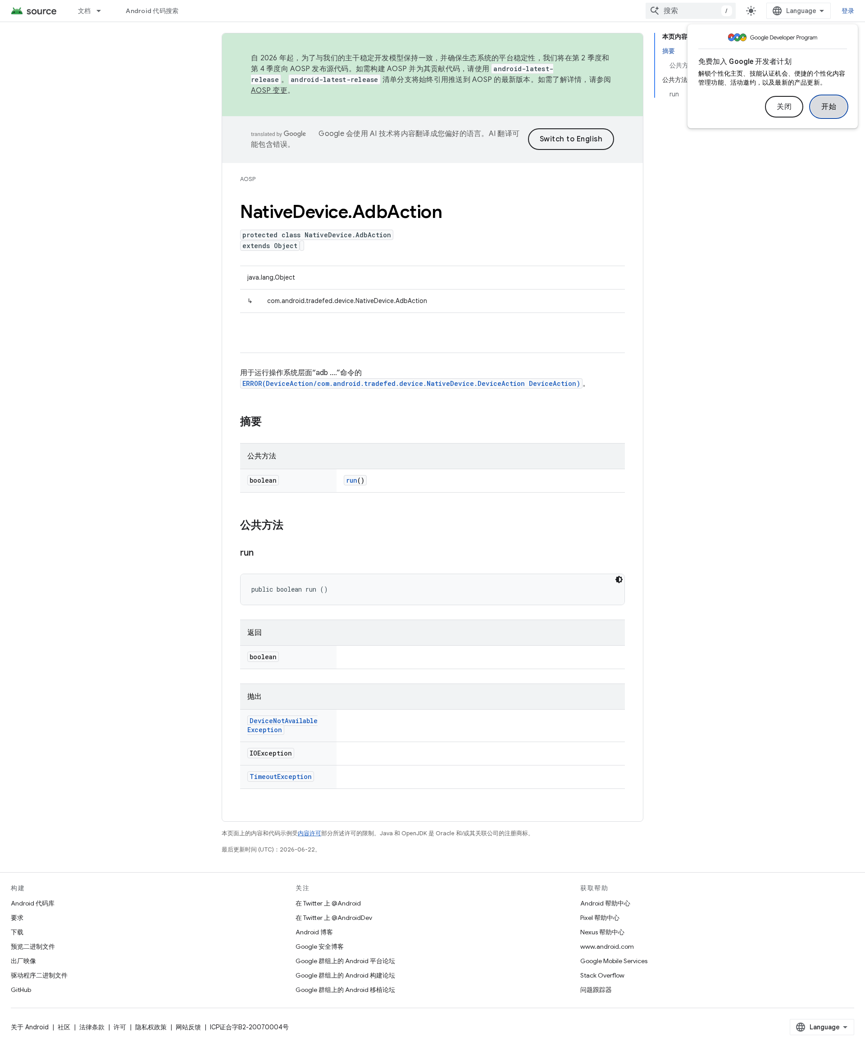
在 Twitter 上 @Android (328, 903)
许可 (120, 1027)
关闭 (784, 106)
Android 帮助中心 (605, 903)
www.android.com (607, 946)
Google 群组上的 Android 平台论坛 (345, 961)
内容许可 (309, 833)
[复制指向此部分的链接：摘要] (271, 422)
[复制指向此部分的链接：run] (263, 553)
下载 (17, 932)
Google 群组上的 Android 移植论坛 (345, 990)
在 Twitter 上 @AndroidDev (334, 918)
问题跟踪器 (596, 990)
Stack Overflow (602, 975)
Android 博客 (314, 932)
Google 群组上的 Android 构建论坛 (345, 975)
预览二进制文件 (33, 946)
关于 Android (30, 1027)
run (351, 480)
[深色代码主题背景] (619, 579)
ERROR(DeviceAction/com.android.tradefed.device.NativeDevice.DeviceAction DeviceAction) (411, 383)
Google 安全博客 (320, 946)
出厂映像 (23, 961)
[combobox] (691, 11)
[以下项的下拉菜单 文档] (103, 11)
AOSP (247, 179)
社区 (64, 1027)
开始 (828, 106)
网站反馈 (188, 1027)
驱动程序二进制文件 (39, 975)
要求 (17, 918)
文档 (84, 11)
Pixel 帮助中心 (599, 918)
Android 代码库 (33, 903)
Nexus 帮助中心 (602, 932)
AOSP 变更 (269, 90)
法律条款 (92, 1027)
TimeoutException (281, 776)
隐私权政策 (151, 1027)
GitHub (21, 990)
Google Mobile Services (613, 961)
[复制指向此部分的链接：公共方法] (292, 526)
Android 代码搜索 (152, 11)
